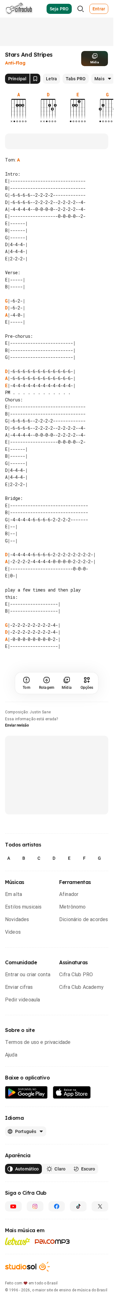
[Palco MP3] (52, 1241)
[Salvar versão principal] (35, 79)
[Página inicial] (19, 8)
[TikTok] (78, 1206)
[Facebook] (56, 1206)
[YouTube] (13, 1206)
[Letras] (17, 1241)
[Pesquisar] (80, 9)
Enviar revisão (17, 725)
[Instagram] (35, 1206)
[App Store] (72, 1092)
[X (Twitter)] (100, 1206)
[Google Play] (26, 1092)
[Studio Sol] (27, 1267)
